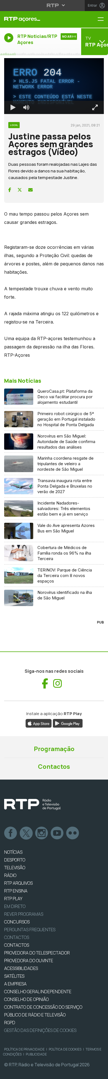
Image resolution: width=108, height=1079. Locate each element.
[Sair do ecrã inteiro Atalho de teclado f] (99, 1072)
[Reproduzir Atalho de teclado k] (9, 1072)
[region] (54, 539)
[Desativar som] (22, 1072)
